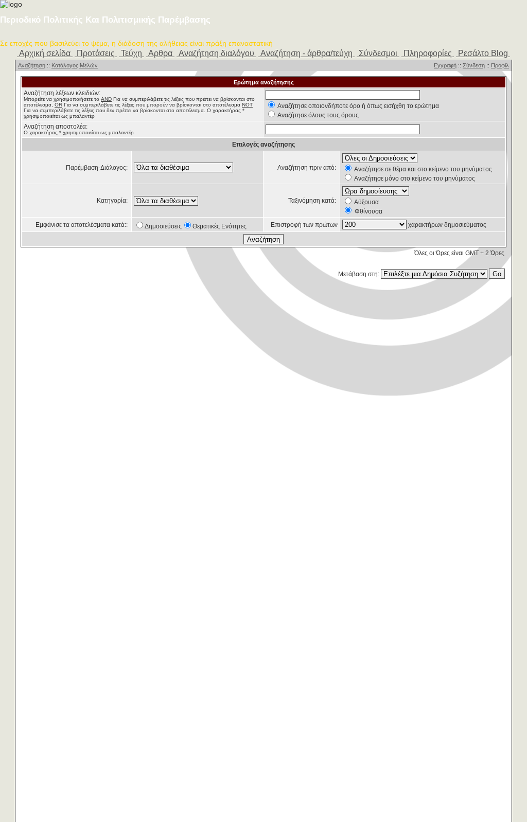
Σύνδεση (474, 65)
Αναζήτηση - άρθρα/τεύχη (306, 53)
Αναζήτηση (31, 65)
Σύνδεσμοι (378, 53)
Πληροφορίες (427, 53)
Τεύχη (131, 53)
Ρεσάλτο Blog (483, 53)
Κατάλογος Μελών (74, 65)
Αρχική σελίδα (45, 53)
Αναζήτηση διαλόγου (216, 53)
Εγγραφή (445, 65)
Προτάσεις (96, 53)
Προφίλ (500, 65)
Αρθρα (160, 53)
